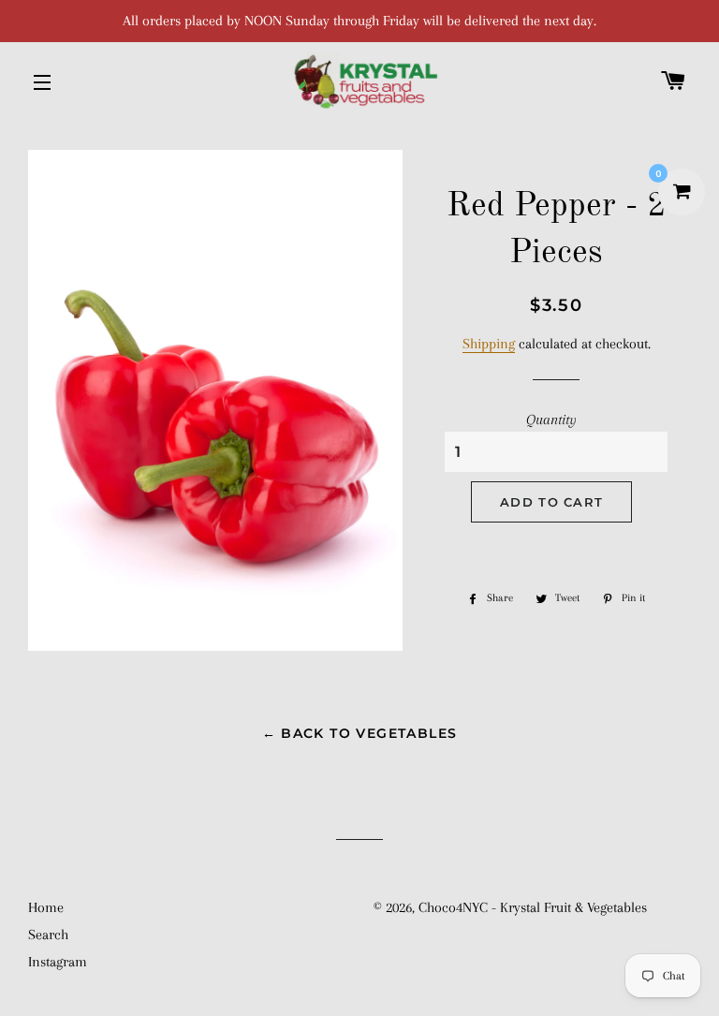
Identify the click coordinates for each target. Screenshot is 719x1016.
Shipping (488, 343)
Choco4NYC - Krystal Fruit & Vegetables (532, 907)
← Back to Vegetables (360, 733)
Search (48, 934)
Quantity (551, 419)
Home (46, 907)
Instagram (57, 961)
